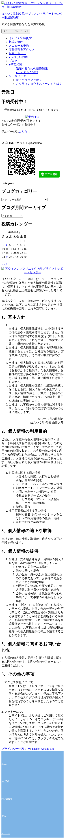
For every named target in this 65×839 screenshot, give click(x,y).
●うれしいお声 (18, 57)
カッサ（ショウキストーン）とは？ (39, 83)
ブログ (13, 60)
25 (7, 256)
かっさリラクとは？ (29, 79)
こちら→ (24, 131)
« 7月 (4, 264)
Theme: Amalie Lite (43, 748)
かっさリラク (17, 76)
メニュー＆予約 (19, 45)
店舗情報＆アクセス (22, 49)
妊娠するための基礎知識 (32, 68)
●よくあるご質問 (27, 72)
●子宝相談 (15, 64)
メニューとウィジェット (16, 31)
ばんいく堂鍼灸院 (20, 38)
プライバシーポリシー (15, 748)
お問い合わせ (17, 53)
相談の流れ (16, 41)
